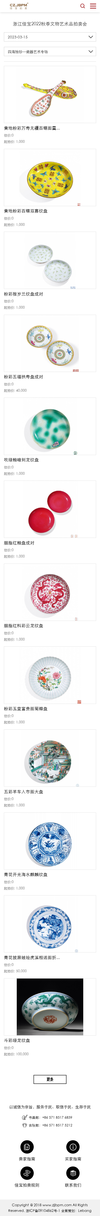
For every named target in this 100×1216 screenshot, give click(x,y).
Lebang (85, 1210)
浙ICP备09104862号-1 (43, 1210)
